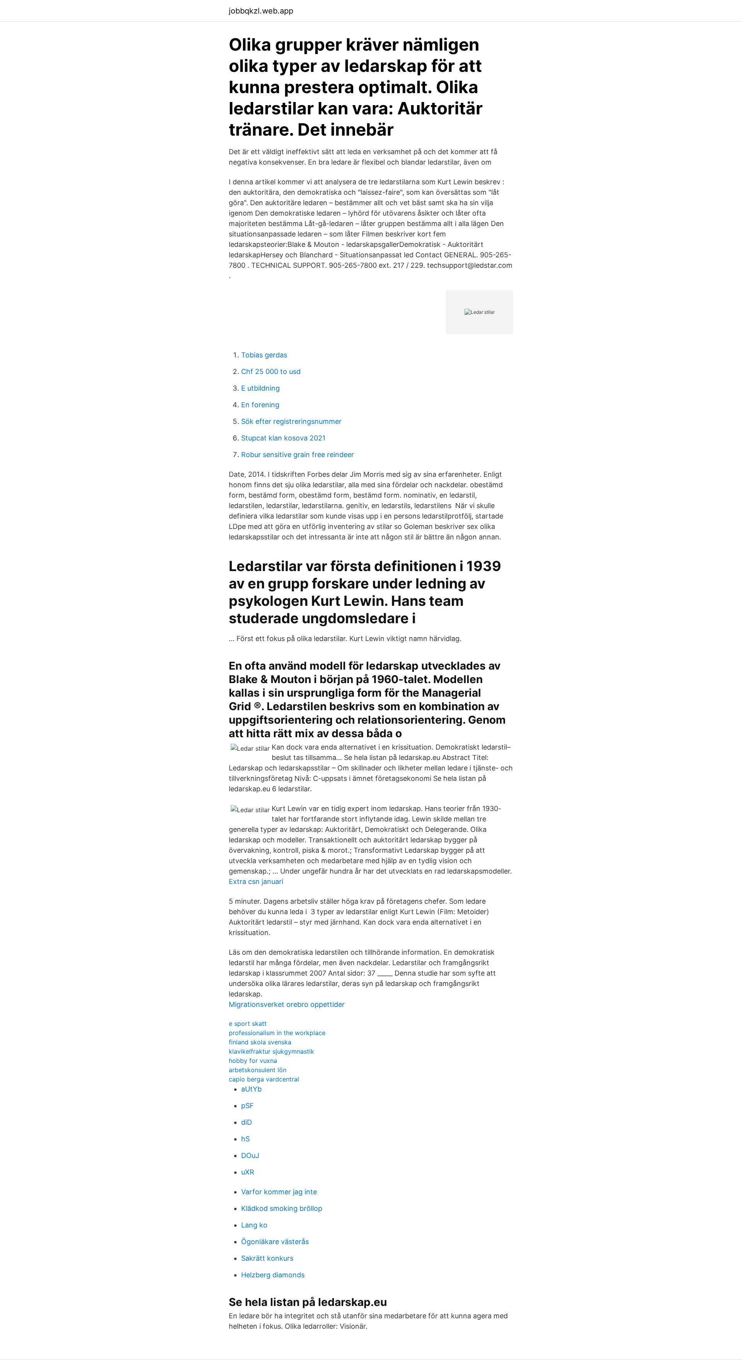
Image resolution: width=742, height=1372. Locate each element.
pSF (247, 1106)
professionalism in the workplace (277, 1033)
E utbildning (260, 388)
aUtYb (251, 1089)
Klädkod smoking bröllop (281, 1208)
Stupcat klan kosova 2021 (283, 438)
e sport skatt (248, 1023)
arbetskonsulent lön (257, 1070)
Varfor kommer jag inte (279, 1192)
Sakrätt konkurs (267, 1258)
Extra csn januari (256, 881)
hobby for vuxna (253, 1060)
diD (246, 1122)
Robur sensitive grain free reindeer (297, 455)
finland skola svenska (260, 1042)
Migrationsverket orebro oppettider (287, 1004)
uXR (247, 1172)
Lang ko (254, 1225)
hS (245, 1139)
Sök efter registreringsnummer (291, 421)
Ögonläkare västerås (275, 1242)
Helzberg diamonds (273, 1275)
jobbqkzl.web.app (261, 11)
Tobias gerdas (264, 355)
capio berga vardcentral (264, 1079)
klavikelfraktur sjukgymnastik (271, 1051)
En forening (260, 405)
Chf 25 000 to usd (271, 371)
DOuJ (250, 1155)
